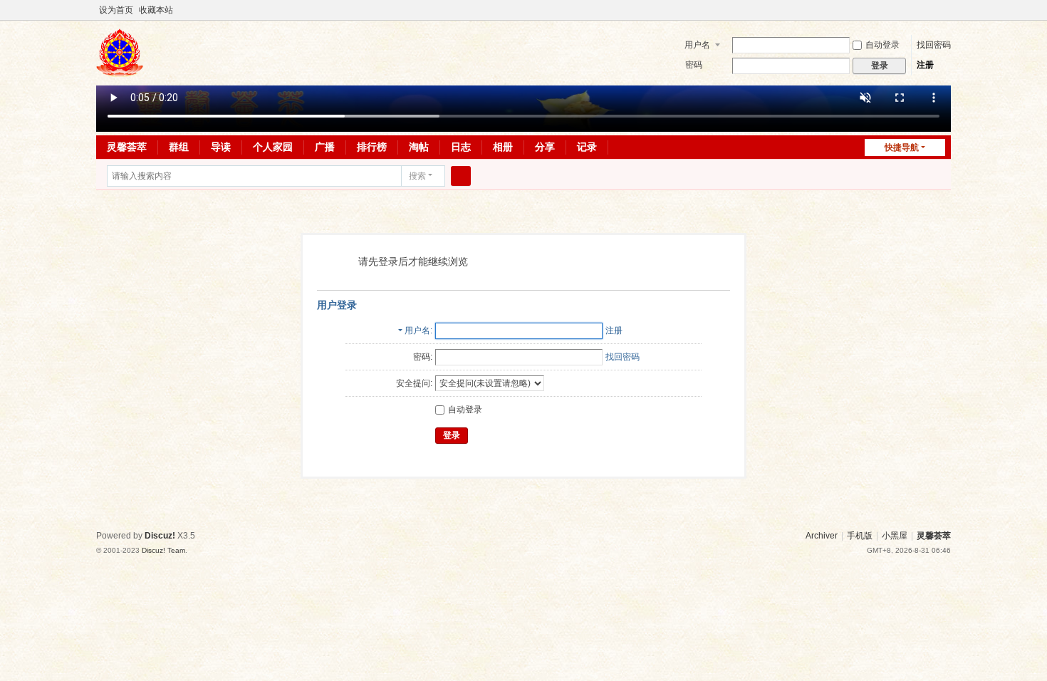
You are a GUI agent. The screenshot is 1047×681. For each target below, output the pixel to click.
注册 (925, 65)
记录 (587, 146)
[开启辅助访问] (930, 10)
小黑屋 (894, 536)
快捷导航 (902, 147)
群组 (179, 146)
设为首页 (116, 10)
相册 (503, 146)
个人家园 (273, 146)
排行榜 (372, 146)
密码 (693, 65)
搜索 (417, 176)
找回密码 (934, 45)
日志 (461, 146)
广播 (325, 146)
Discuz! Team (163, 550)
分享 (545, 146)
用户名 (697, 45)
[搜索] (461, 176)
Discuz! (160, 536)
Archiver (822, 536)
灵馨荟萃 (127, 146)
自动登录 (882, 45)
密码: (422, 357)
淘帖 (419, 146)
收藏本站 (156, 10)
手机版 (859, 536)
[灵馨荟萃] (119, 71)
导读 (221, 146)
